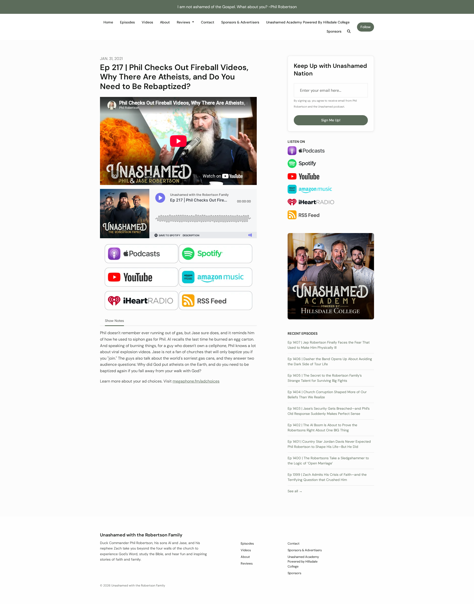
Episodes (127, 22)
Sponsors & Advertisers (240, 22)
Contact (207, 22)
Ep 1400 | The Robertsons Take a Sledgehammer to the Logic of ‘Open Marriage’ (328, 460)
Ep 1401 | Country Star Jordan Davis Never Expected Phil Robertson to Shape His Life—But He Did (329, 444)
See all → (295, 491)
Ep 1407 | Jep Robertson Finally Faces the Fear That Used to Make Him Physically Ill (329, 345)
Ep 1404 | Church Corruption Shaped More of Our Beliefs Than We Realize (327, 394)
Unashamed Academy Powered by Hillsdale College (308, 22)
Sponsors (334, 31)
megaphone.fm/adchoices (196, 381)
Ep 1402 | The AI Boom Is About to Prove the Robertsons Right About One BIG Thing (322, 427)
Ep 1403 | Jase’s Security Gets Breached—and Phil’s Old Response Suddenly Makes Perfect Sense (329, 411)
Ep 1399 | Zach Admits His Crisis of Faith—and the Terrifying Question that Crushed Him (327, 477)
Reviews (184, 22)
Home (108, 22)
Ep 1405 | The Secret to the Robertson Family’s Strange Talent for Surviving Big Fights (325, 378)
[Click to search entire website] (349, 31)
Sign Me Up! (330, 120)
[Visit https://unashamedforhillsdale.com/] (331, 275)
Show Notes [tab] (114, 320)
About (165, 22)
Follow (365, 27)
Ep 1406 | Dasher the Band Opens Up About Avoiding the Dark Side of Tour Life (330, 361)
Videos (147, 22)
